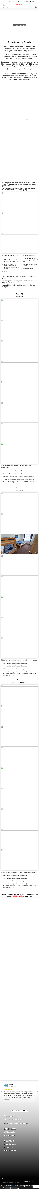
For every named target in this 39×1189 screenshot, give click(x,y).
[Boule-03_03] (19, 748)
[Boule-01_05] (19, 382)
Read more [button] (7, 1099)
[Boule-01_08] (19, 424)
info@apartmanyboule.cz (14, 1)
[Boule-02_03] (19, 554)
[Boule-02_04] (19, 556)
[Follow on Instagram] (31, 1179)
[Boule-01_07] (19, 444)
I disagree (14, 1188)
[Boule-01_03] (19, 341)
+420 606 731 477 (29, 1)
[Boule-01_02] (19, 300)
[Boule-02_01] (19, 494)
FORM (22, 894)
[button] (37, 1093)
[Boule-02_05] (19, 597)
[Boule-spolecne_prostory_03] (19, 193)
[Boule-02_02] (19, 514)
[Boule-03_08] (19, 850)
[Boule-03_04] (19, 809)
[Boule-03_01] (19, 706)
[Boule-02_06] (19, 577)
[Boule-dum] (19, 214)
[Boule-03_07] (19, 830)
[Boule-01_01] (19, 321)
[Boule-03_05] (19, 768)
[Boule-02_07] (19, 618)
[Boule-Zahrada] (19, 234)
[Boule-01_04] (19, 362)
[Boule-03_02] (19, 727)
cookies (13, 1186)
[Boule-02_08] (19, 638)
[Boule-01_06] (19, 403)
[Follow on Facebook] (27, 1179)
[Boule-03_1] (19, 686)
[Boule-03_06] (19, 789)
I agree (8, 1188)
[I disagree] (18, 1188)
